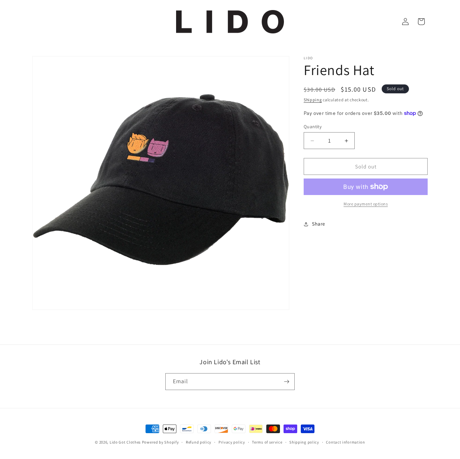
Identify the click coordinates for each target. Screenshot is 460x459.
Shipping (313, 99)
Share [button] (318, 224)
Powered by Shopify (160, 442)
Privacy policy (231, 442)
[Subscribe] (286, 381)
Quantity (313, 127)
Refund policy (198, 442)
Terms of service (267, 442)
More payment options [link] (366, 204)
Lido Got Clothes (125, 442)
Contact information (345, 442)
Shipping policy (304, 442)
